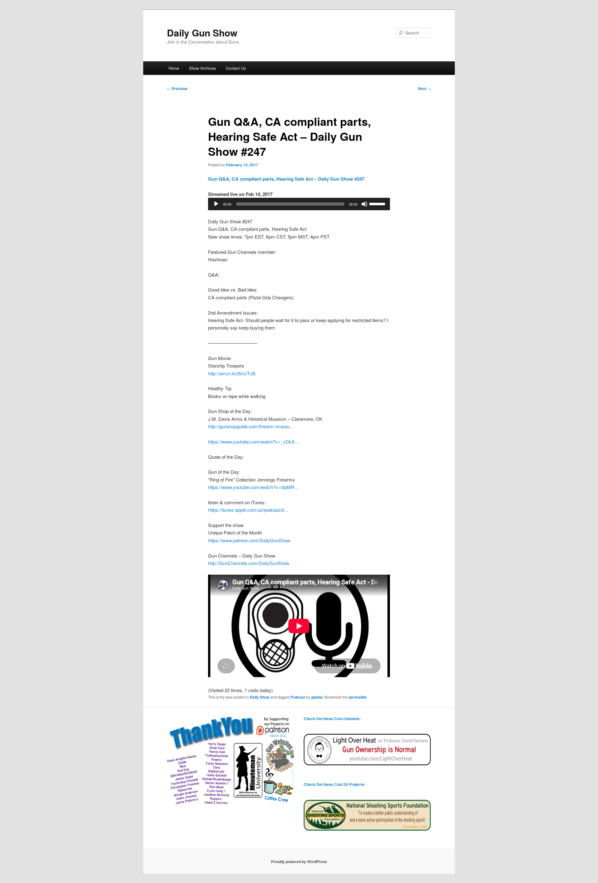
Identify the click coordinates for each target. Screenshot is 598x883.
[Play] (216, 204)
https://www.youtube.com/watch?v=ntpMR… (253, 487)
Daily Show (259, 697)
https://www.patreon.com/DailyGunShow (249, 540)
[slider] (378, 203)
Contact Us (236, 68)
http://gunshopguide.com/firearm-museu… (251, 426)
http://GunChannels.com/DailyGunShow (248, 563)
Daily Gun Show (202, 32)
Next (424, 88)
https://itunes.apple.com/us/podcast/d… (248, 509)
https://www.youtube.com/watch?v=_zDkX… (253, 441)
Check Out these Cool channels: (332, 718)
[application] (299, 204)
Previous (177, 88)
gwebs (317, 697)
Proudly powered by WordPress (299, 861)
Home (173, 68)
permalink (358, 697)
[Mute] (364, 204)
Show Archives (202, 68)
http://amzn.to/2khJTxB (231, 373)
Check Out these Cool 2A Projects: (334, 784)
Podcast (298, 697)
